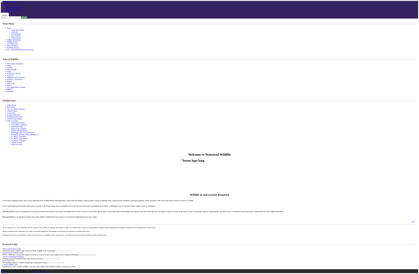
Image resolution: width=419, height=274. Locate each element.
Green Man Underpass (19, 125)
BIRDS (9, 89)
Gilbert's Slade (12, 111)
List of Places (16, 36)
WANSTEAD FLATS (14, 117)
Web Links (9, 11)
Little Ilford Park (17, 127)
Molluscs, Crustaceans (14, 79)
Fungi (9, 71)
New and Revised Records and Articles (20, 50)
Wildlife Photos (12, 42)
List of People (16, 34)
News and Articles (11, 9)
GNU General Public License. (41, 272)
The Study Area (12, 44)
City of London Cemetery (16, 109)
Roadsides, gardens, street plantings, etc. (25, 135)
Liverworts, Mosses (13, 73)
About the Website (17, 30)
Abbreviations (16, 38)
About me (14, 32)
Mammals (10, 91)
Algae (9, 66)
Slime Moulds (11, 69)
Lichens (9, 68)
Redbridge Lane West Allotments (22, 133)
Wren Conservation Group (12, 249)
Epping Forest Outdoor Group (13, 253)
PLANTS (10, 75)
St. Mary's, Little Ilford (19, 138)
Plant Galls (10, 83)
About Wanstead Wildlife (14, 8)
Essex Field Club (8, 261)
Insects (9, 85)
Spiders (9, 81)
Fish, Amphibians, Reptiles (16, 87)
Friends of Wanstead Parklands (13, 257)
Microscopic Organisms (15, 64)
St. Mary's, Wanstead (18, 140)
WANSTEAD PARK (14, 119)
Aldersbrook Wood (17, 123)
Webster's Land (16, 142)
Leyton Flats (11, 113)
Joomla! (3, 272)
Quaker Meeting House (19, 131)
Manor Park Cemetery (19, 129)
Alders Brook (11, 105)
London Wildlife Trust (10, 264)
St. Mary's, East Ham (18, 136)
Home (7, 6)
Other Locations (12, 121)
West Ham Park (16, 144)
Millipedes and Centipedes (16, 77)
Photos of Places (12, 46)
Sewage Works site (13, 115)
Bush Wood (11, 107)
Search (5, 15)
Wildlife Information (14, 40)
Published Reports (13, 48)
